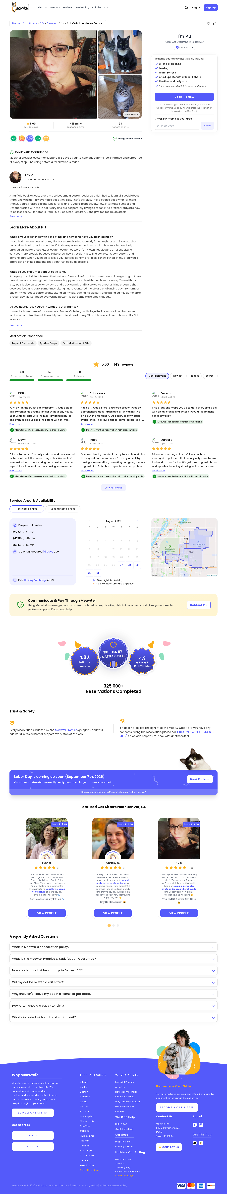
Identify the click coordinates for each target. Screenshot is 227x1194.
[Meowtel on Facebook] (195, 1125)
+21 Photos (132, 114)
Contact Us (164, 1116)
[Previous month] (89, 521)
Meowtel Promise (66, 730)
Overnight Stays (124, 1146)
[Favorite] (208, 23)
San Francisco (88, 1155)
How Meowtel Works (126, 1091)
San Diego (86, 1150)
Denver (84, 1106)
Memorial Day (123, 1159)
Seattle (84, 1160)
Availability (82, 7)
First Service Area (27, 508)
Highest (194, 375)
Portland (85, 1145)
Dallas (83, 1101)
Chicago (85, 1096)
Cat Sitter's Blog (124, 1129)
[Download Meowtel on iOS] (195, 1143)
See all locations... (90, 1170)
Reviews (67, 7)
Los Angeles (87, 1116)
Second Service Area (63, 508)
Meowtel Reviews (124, 1106)
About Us (120, 1087)
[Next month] (138, 521)
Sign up (211, 7)
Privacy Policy (90, 1185)
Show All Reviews (113, 487)
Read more (15, 424)
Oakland (85, 1130)
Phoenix (84, 1140)
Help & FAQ (121, 1124)
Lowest (210, 375)
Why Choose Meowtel (127, 1101)
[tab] (109, 925)
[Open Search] (186, 7)
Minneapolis (87, 1121)
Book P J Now (184, 97)
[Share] (215, 23)
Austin (83, 1087)
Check (207, 125)
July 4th (119, 1163)
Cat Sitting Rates (124, 1096)
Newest (177, 375)
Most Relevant (157, 375)
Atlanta (84, 1082)
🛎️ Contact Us (169, 1147)
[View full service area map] (184, 547)
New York (85, 1126)
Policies (97, 7)
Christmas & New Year (127, 1171)
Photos (42, 7)
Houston (85, 1111)
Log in (196, 7)
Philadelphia (87, 1135)
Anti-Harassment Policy (113, 1185)
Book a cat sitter (33, 1112)
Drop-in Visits (122, 1141)
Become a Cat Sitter (177, 1107)
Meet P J (55, 7)
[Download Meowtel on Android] (201, 1143)
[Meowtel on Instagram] (201, 1125)
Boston (84, 1091)
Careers (119, 1111)
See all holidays (124, 1175)
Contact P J (198, 605)
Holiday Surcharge (35, 580)
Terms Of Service (70, 1185)
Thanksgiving (122, 1167)
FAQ (106, 7)
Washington (87, 1165)
